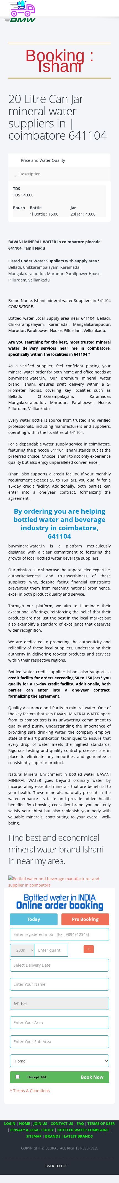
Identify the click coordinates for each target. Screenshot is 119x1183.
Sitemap (34, 1136)
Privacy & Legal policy (32, 1129)
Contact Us (62, 1123)
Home (24, 1123)
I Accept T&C (37, 1077)
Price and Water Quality (42, 160)
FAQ (80, 1123)
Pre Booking (85, 919)
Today (33, 919)
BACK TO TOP (56, 1165)
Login (9, 1123)
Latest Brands (78, 1136)
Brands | (54, 1136)
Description (29, 173)
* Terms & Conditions (30, 1090)
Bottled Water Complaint (83, 1129)
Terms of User (101, 1123)
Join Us (40, 1123)
